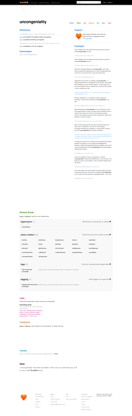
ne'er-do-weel (59, 248)
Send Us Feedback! (86, 396)
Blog (52, 396)
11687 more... (33, 316)
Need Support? (85, 399)
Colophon (38, 402)
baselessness (59, 240)
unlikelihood (42, 252)
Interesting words (25, 305)
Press (36, 399)
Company (38, 394)
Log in (21, 216)
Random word (55, 3)
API (67, 396)
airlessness (41, 240)
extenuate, (32, 312)
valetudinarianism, (32, 310)
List (84, 23)
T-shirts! (37, 407)
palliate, (38, 312)
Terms (83, 402)
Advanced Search (86, 409)
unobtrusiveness (60, 252)
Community (33, 3)
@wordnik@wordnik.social (58, 404)
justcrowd (24, 248)
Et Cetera (84, 394)
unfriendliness (26, 227)
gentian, (22, 312)
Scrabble (34, 370)
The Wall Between (79, 153)
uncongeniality (87, 38)
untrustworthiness (27, 256)
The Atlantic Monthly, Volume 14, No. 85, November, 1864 (88, 105)
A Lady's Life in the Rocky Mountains (83, 77)
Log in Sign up (107, 2)
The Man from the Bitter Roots (81, 166)
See (98, 23)
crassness (25, 244)
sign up (27, 216)
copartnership (23, 316)
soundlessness (93, 248)
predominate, (31, 314)
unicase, (26, 312)
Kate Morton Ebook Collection (82, 65)
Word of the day (44, 3)
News (52, 394)
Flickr (56, 354)
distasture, (40, 310)
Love (109, 23)
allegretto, (38, 314)
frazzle (40, 244)
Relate (79, 23)
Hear (103, 23)
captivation (92, 240)
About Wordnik (39, 396)
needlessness (76, 248)
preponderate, (24, 314)
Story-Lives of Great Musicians (82, 121)
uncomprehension (27, 252)
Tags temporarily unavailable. (27, 270)
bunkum (74, 240)
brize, (21, 310)
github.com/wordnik (71, 399)
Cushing (24, 240)
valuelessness (42, 256)
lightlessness (42, 248)
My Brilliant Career (79, 178)
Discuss (91, 23)
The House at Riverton (80, 55)
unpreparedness (77, 252)
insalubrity (92, 244)
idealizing (75, 244)
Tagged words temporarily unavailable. (30, 285)
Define (72, 23)
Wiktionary (25, 34)
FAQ (36, 404)
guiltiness (58, 244)
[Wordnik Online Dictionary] (24, 2)
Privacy (83, 404)
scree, (25, 310)
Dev (67, 394)
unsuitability (92, 252)
